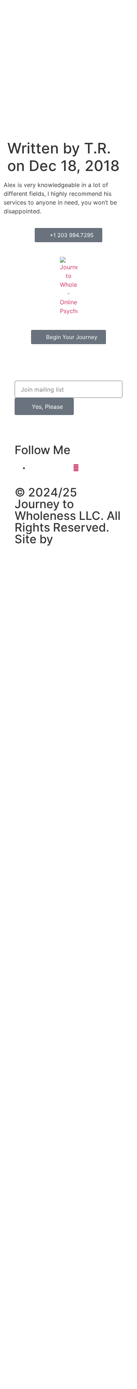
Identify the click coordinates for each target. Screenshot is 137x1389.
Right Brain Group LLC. (66, 545)
